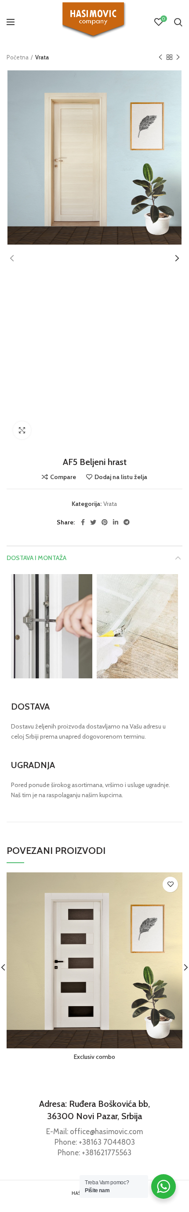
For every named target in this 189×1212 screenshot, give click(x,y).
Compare (63, 477)
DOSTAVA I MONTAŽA (36, 558)
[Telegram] (126, 522)
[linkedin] (115, 522)
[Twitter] (93, 522)
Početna (18, 57)
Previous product (160, 57)
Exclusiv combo (94, 1057)
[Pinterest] (104, 522)
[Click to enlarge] (22, 430)
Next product (178, 57)
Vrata (42, 57)
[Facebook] (82, 522)
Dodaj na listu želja (120, 477)
